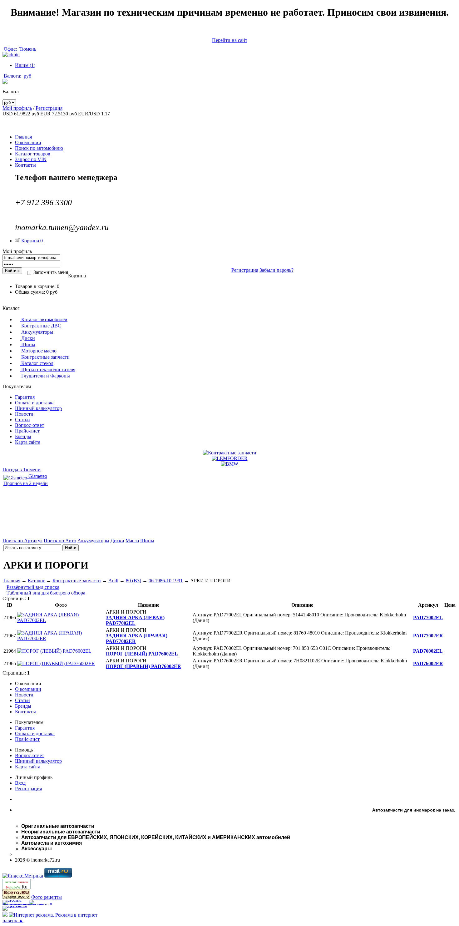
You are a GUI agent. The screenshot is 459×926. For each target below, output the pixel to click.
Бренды (23, 436)
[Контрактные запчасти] (229, 452)
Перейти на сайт (229, 40)
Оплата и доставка (35, 402)
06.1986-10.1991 (166, 580)
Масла (132, 540)
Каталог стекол (36, 363)
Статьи (22, 419)
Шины (27, 344)
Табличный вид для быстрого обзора (46, 592)
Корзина (32, 240)
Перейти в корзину (229, 302)
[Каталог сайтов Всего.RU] (16, 897)
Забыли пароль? (276, 270)
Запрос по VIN (31, 159)
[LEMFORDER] (230, 458)
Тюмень (20, 49)
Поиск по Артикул (22, 540)
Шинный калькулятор (38, 408)
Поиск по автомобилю (39, 148)
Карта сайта (27, 442)
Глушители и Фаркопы (45, 375)
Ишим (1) (25, 65)
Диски (27, 338)
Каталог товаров (32, 153)
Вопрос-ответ (29, 425)
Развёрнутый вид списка (33, 587)
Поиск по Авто (60, 540)
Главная (23, 136)
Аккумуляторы (36, 332)
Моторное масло (38, 350)
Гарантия (25, 397)
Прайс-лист (27, 430)
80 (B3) (133, 580)
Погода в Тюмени (21, 469)
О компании (28, 142)
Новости (24, 414)
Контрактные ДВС (40, 325)
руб (17, 75)
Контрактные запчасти (45, 357)
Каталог (36, 580)
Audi (113, 580)
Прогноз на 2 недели (25, 483)
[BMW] (229, 464)
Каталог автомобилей (43, 319)
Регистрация (49, 108)
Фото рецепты (46, 897)
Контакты (25, 165)
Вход (20, 783)
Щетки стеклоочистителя (47, 369)
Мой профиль (17, 108)
